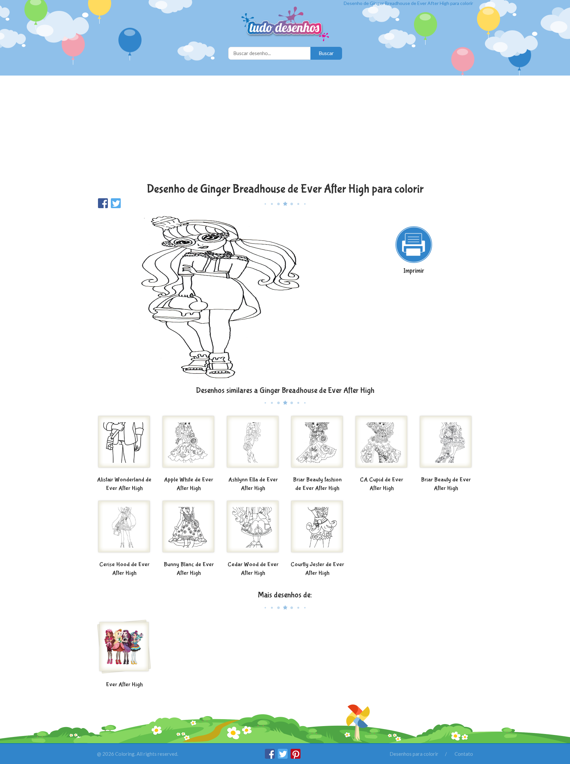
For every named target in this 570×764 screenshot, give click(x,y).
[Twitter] (283, 757)
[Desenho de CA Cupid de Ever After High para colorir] (381, 444)
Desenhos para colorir (414, 754)
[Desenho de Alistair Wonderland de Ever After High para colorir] (124, 444)
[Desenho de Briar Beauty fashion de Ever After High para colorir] (317, 444)
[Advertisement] (285, 130)
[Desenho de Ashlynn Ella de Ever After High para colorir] (253, 444)
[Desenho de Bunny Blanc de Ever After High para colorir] (188, 529)
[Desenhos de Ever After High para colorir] (124, 649)
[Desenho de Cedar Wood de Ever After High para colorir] (253, 529)
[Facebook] (270, 757)
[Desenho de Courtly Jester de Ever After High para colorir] (317, 529)
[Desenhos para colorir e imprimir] (285, 24)
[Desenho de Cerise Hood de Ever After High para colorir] (124, 529)
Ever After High (124, 684)
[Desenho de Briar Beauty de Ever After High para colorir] (446, 444)
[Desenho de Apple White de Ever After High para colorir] (188, 444)
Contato (464, 754)
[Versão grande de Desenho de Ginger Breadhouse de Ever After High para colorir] (220, 297)
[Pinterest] (295, 757)
